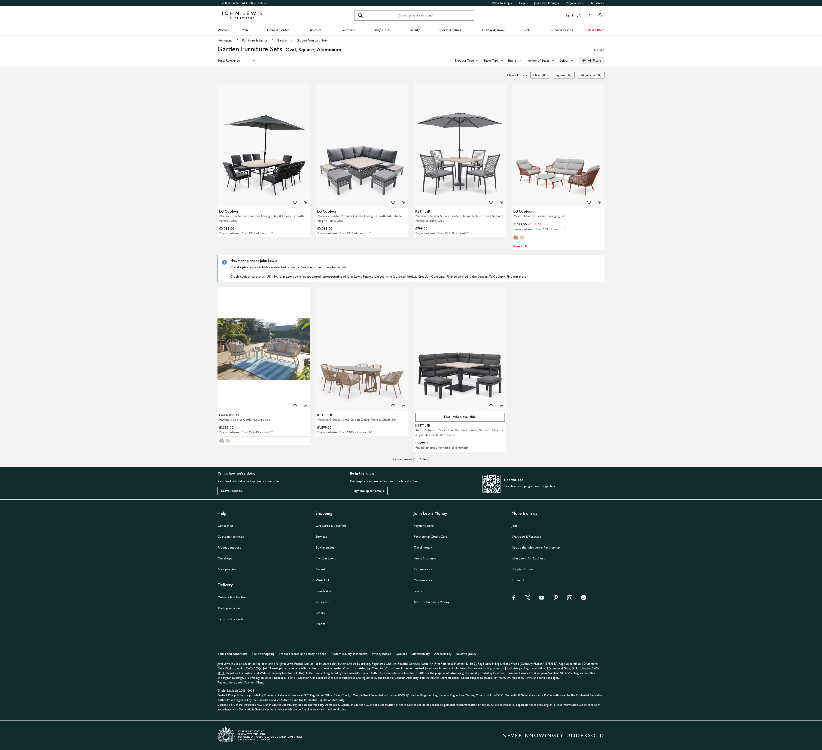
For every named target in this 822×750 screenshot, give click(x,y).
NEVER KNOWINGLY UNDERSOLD (242, 2)
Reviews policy (466, 654)
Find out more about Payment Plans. (240, 682)
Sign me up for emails (369, 491)
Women (223, 30)
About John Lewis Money (431, 602)
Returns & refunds (230, 619)
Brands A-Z (324, 591)
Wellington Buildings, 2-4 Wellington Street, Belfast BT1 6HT (256, 678)
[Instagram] (569, 599)
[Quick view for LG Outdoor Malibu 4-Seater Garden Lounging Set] (599, 202)
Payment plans (424, 526)
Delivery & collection (232, 597)
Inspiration (323, 602)
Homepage (224, 40)
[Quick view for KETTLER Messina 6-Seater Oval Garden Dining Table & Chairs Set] (403, 405)
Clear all (517, 75)
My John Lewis (575, 3)
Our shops (224, 558)
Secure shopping (263, 654)
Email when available (445, 418)
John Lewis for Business (528, 558)
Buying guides (325, 547)
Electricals (348, 30)
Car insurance (423, 580)
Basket (320, 569)
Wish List (322, 580)
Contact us (225, 526)
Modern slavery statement (349, 654)
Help (522, 3)
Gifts (527, 30)
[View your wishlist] (588, 15)
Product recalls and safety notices (302, 654)
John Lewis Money (545, 3)
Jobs (515, 526)
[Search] (360, 15)
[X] (527, 599)
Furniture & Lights (254, 40)
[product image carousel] (263, 145)
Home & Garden (278, 30)
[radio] (515, 237)
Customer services (230, 536)
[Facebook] (513, 599)
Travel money (423, 547)
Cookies (401, 654)
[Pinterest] (555, 599)
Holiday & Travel (493, 30)
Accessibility (442, 654)
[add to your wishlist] (295, 202)
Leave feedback (232, 491)
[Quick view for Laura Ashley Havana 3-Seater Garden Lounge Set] (305, 405)
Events (320, 624)
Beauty (415, 30)
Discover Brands (561, 30)
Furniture (314, 30)
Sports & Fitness (451, 30)
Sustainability (420, 654)
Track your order (228, 608)
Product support (229, 547)
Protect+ (518, 580)
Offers (320, 613)
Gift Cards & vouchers (331, 526)
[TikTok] (583, 599)
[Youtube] (541, 599)
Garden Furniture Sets (312, 40)
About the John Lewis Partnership (536, 547)
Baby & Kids (382, 30)
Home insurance (425, 558)
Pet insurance (423, 569)
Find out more (516, 276)
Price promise (226, 569)
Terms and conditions (232, 654)
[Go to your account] (579, 15)
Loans (418, 591)
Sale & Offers (595, 30)
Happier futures (523, 569)
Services (321, 536)
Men (245, 30)
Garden (282, 40)
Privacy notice (381, 654)
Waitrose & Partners (526, 536)
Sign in (570, 15)
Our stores (597, 3)
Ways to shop (501, 3)
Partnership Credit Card (430, 536)
